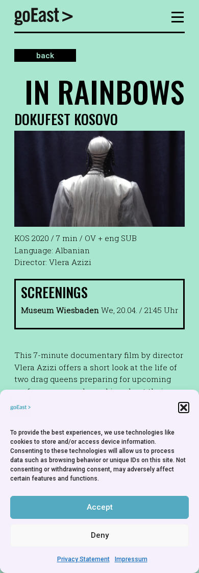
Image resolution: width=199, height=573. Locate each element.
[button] (184, 407)
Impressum (131, 559)
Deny (100, 535)
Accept (100, 507)
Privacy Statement (83, 559)
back (45, 55)
